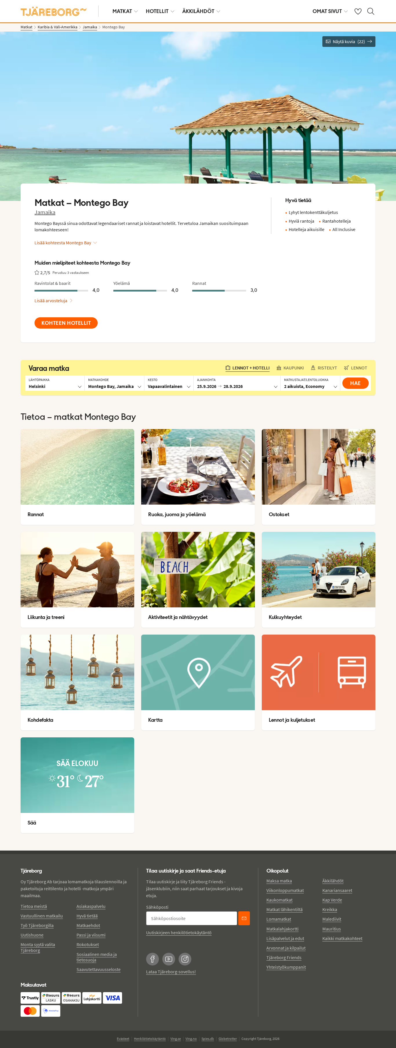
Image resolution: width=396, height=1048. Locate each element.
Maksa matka (279, 881)
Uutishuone (32, 935)
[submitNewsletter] (244, 918)
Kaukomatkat (279, 900)
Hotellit (157, 11)
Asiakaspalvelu (91, 906)
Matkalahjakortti (282, 929)
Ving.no (191, 1038)
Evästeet (123, 1038)
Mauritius (331, 929)
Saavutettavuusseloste (99, 969)
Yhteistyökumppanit (286, 967)
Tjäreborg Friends (283, 957)
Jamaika (44, 212)
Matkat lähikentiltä (284, 909)
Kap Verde (332, 900)
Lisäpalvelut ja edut (285, 938)
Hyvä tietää (87, 916)
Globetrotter (228, 1038)
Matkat (122, 11)
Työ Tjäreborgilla (37, 925)
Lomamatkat (278, 919)
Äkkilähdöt (198, 11)
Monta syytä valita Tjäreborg (38, 947)
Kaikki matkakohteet (342, 938)
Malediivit (331, 919)
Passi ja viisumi (91, 935)
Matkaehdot (88, 925)
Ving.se (175, 1038)
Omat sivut (327, 11)
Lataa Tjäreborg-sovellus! (171, 971)
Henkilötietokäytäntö (150, 1038)
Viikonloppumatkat (285, 890)
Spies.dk (207, 1038)
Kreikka (329, 909)
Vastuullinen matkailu (42, 916)
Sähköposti (157, 907)
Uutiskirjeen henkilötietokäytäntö (179, 932)
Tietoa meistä (34, 906)
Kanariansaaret (337, 890)
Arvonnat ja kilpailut (286, 948)
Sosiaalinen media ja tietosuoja (97, 957)
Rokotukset (88, 944)
